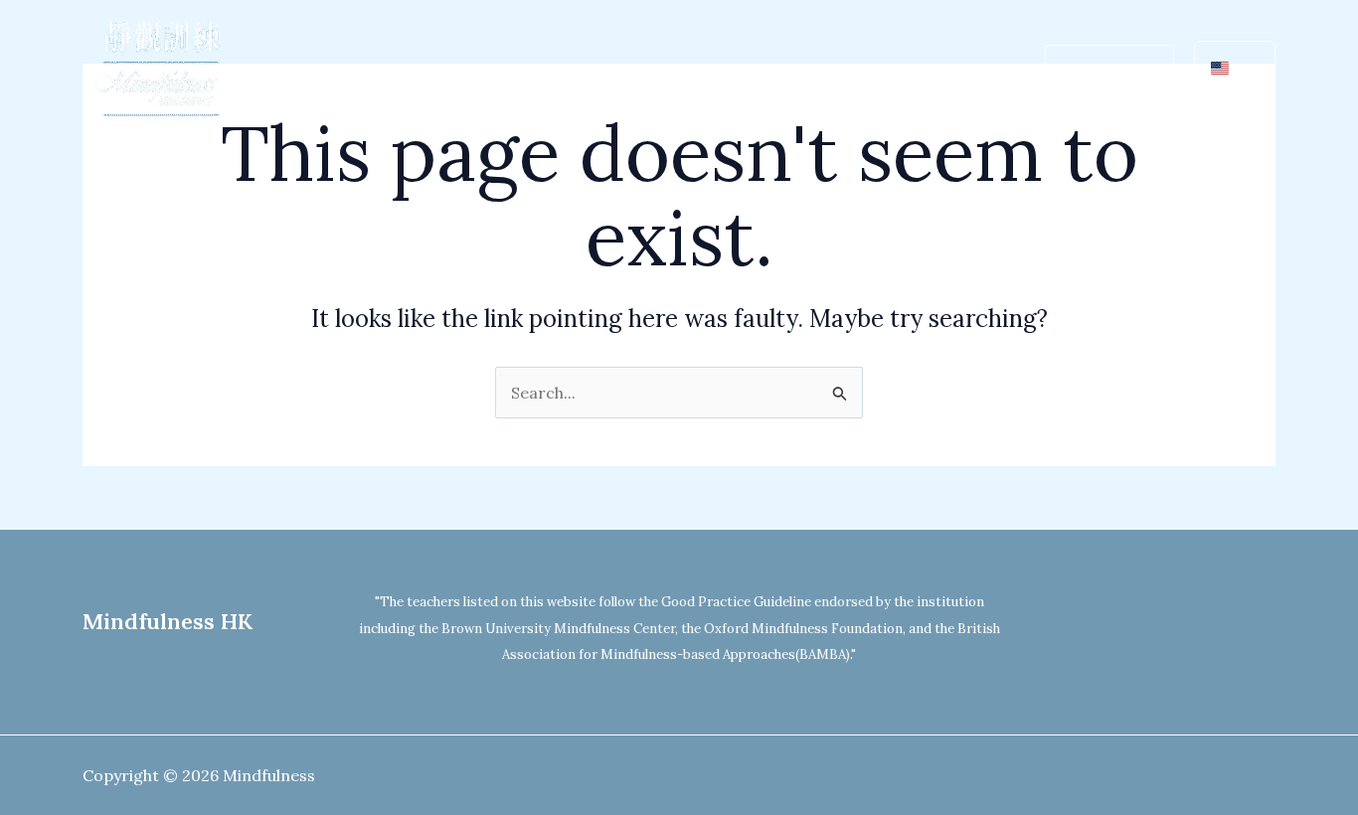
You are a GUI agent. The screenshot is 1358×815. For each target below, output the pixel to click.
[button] (530, 69)
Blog (970, 70)
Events (894, 70)
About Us (484, 70)
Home (393, 70)
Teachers (799, 70)
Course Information (651, 70)
